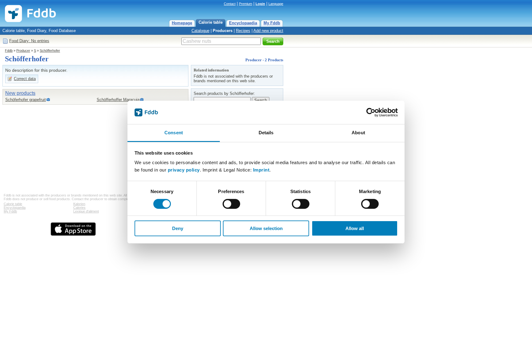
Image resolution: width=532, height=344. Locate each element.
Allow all (354, 228)
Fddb (9, 50)
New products (20, 93)
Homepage (182, 23)
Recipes (243, 30)
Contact (230, 4)
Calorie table (211, 22)
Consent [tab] (173, 132)
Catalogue (200, 30)
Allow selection (266, 228)
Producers (222, 30)
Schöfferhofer (50, 50)
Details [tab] (266, 132)
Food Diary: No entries (29, 40)
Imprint (261, 169)
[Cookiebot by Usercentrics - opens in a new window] (371, 112)
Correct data (25, 78)
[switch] (231, 204)
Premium (245, 4)
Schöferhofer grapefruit (25, 99)
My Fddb (272, 23)
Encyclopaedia (243, 23)
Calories (79, 207)
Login (260, 4)
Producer (23, 50)
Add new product (268, 30)
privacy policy (184, 169)
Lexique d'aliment (86, 211)
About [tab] (358, 132)
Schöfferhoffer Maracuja (118, 99)
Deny (177, 228)
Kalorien (79, 204)
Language (275, 4)
